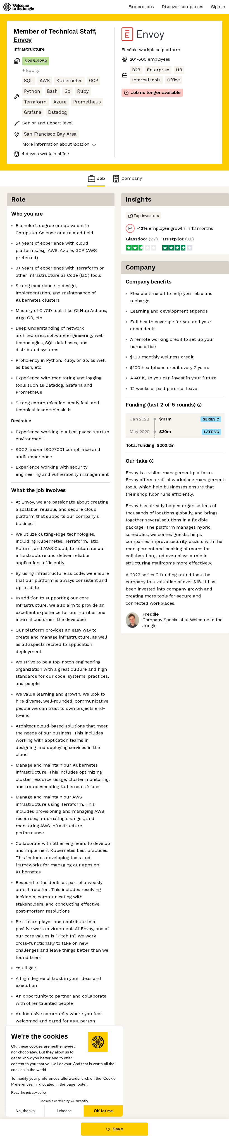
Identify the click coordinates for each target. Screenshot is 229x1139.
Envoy (22, 40)
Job (101, 178)
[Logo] (18, 7)
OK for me (103, 1111)
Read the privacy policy (29, 1093)
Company (131, 178)
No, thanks (25, 1111)
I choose (64, 1111)
